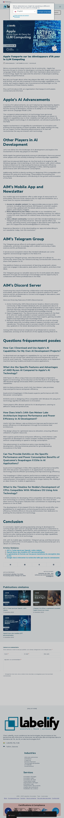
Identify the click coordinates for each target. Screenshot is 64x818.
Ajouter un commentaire (12, 659)
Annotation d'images (29, 776)
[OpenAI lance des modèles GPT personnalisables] (17, 623)
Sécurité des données (44, 798)
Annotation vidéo (28, 778)
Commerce (27, 758)
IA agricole (27, 760)
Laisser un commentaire (11, 680)
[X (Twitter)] (25, 565)
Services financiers (30, 762)
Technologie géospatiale (32, 763)
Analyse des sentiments (30, 787)
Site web (46, 654)
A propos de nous (13, 798)
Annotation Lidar (28, 784)
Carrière (22, 798)
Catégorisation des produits (32, 785)
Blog (5, 798)
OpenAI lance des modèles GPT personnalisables (26, 552)
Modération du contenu (30, 788)
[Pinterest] (39, 565)
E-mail (26, 654)
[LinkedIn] (53, 565)
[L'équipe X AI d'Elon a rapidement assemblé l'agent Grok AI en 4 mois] (47, 598)
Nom (6, 654)
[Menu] (60, 6)
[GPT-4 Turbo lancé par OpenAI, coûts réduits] (17, 598)
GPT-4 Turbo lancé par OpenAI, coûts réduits (24, 550)
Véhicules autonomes (31, 757)
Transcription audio (29, 781)
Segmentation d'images (30, 782)
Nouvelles (33, 63)
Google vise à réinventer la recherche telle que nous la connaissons (33, 558)
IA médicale (28, 764)
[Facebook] (10, 565)
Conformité (55, 798)
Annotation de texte (29, 779)
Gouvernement (29, 766)
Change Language (44, 11)
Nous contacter (31, 798)
